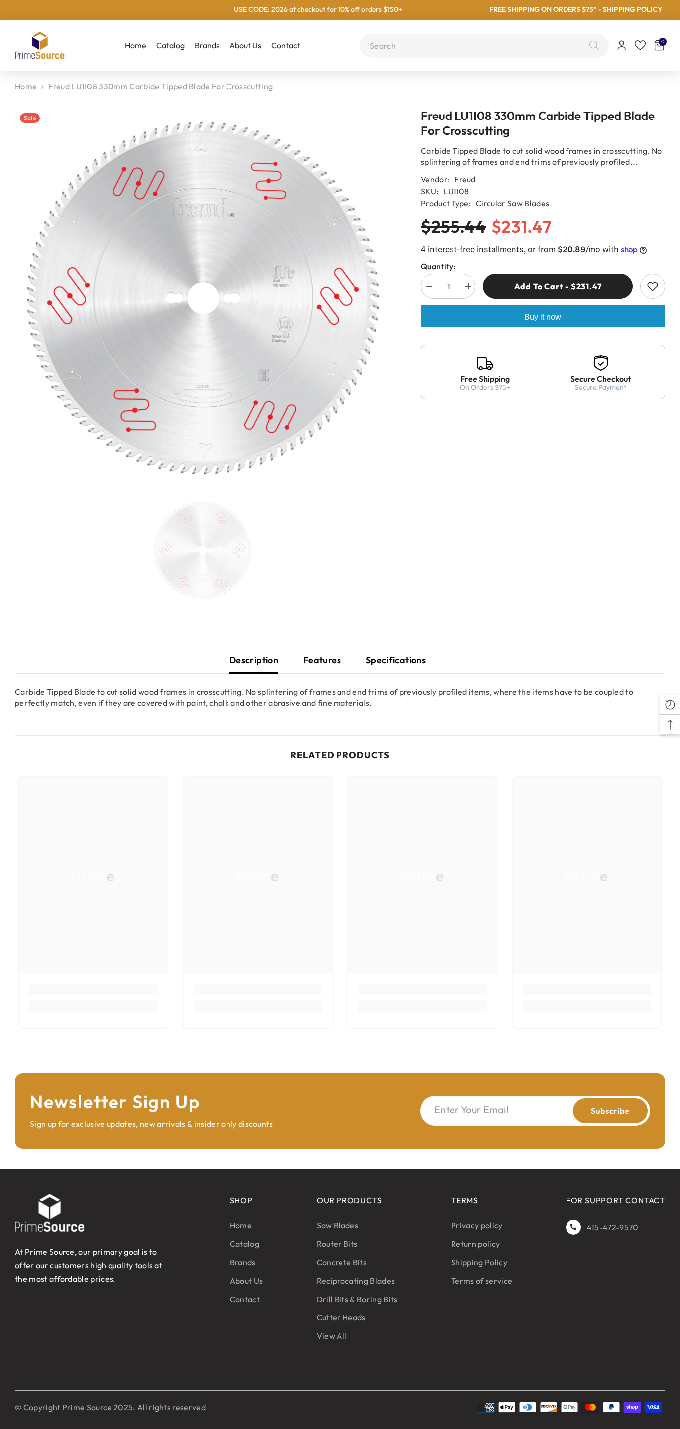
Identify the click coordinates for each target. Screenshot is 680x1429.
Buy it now (542, 317)
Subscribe (610, 1111)
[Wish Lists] (640, 45)
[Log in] (621, 45)
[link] (93, 989)
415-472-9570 (613, 1227)
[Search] (591, 45)
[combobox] (477, 45)
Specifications (396, 660)
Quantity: (438, 266)
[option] (203, 298)
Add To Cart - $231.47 (558, 286)
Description (253, 660)
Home (26, 86)
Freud (465, 179)
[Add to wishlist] (652, 286)
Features (322, 660)
